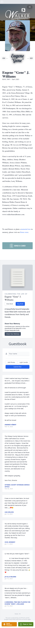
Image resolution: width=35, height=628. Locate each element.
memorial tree (26, 229)
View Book (9, 304)
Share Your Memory (12, 334)
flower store (24, 232)
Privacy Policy (12, 619)
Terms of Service (22, 619)
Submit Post (17, 367)
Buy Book (20, 304)
